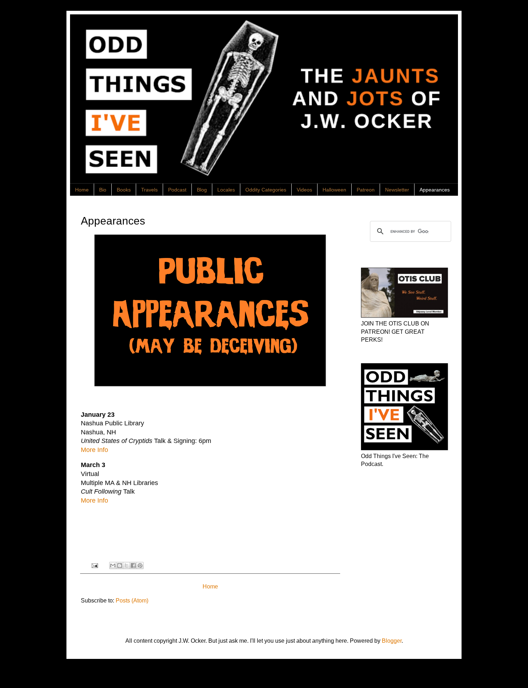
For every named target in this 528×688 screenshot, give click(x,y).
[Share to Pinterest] (140, 565)
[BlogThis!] (119, 565)
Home (82, 190)
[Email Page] (94, 565)
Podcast (177, 190)
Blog (202, 190)
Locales (226, 190)
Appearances (435, 190)
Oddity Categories (265, 190)
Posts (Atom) (132, 600)
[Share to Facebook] (133, 565)
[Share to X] (126, 565)
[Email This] (112, 565)
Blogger (392, 641)
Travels (149, 190)
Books (124, 190)
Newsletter (397, 190)
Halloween (334, 190)
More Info (94, 449)
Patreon (366, 190)
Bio (102, 190)
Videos (304, 190)
